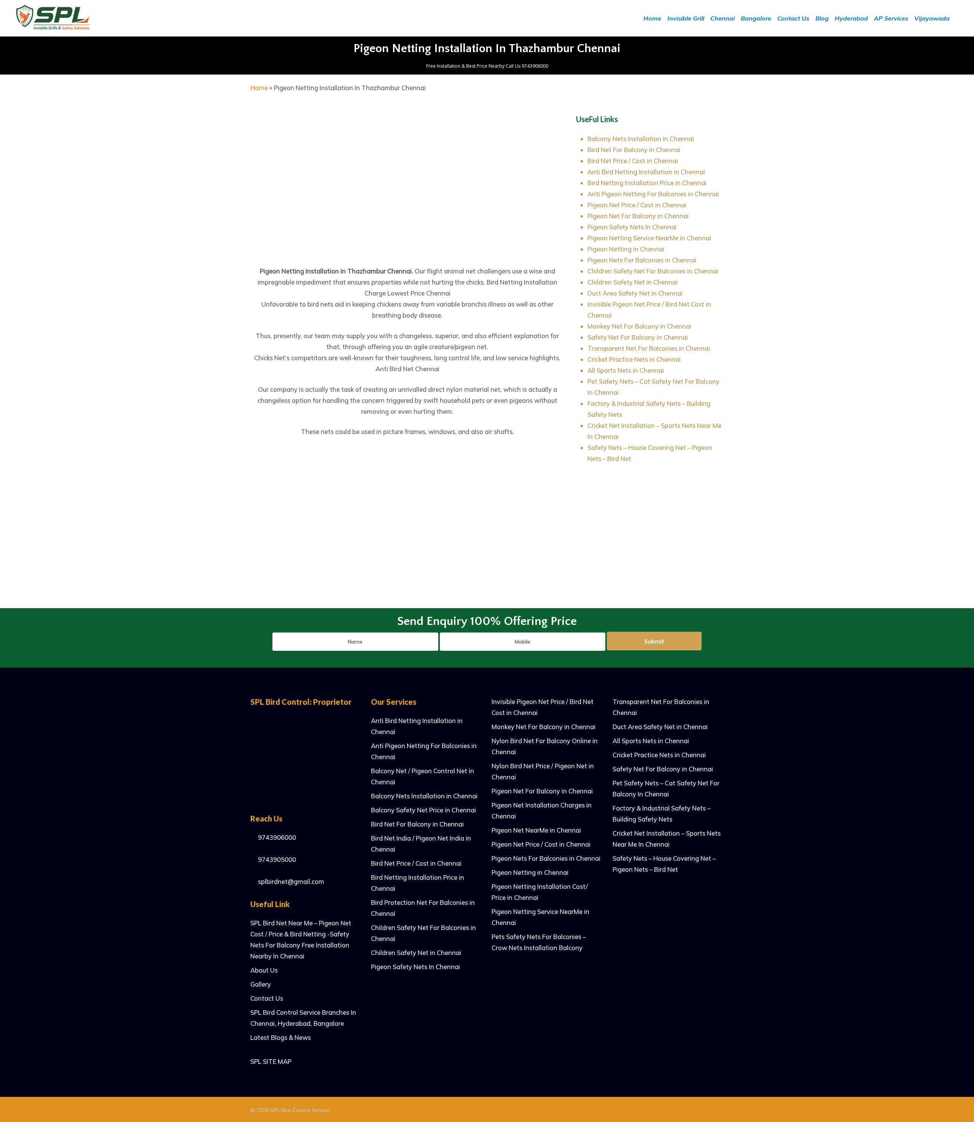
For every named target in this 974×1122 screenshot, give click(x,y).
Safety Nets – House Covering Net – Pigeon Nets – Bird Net (664, 863)
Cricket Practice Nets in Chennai (634, 359)
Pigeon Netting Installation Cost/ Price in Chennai (540, 891)
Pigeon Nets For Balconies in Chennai (641, 260)
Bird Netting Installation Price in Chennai (647, 183)
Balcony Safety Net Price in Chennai (423, 810)
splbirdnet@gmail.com (290, 881)
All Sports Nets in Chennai (625, 370)
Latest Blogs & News (280, 1037)
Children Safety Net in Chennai (632, 282)
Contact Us (266, 998)
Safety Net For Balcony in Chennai (637, 337)
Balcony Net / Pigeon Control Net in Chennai (422, 776)
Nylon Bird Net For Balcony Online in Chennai (545, 746)
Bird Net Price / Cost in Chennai (632, 161)
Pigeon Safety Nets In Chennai (631, 227)
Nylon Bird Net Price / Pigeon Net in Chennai (543, 771)
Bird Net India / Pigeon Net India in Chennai (421, 843)
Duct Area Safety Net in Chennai (635, 293)
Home (259, 88)
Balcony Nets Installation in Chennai (640, 139)
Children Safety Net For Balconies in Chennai (652, 271)
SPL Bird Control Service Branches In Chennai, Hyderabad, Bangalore (303, 1017)
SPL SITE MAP (270, 1061)
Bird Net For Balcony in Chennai (633, 150)
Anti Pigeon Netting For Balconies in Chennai (653, 194)
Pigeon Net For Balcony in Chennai (638, 216)
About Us (264, 970)
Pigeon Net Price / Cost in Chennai (636, 205)
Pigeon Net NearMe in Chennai (536, 830)
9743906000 (276, 837)
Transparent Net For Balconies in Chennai (648, 348)
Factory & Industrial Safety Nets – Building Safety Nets (661, 813)
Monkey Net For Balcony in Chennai (639, 326)
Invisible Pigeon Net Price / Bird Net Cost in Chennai (543, 707)
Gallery (260, 984)
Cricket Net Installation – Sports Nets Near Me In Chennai (667, 838)
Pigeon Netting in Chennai (625, 249)
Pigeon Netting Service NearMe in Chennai (649, 238)
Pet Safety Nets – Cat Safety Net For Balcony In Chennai (666, 788)
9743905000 (276, 859)
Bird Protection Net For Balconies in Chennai (423, 907)
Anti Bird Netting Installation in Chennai (646, 172)
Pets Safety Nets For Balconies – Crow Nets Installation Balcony (539, 942)
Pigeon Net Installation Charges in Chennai (542, 810)
